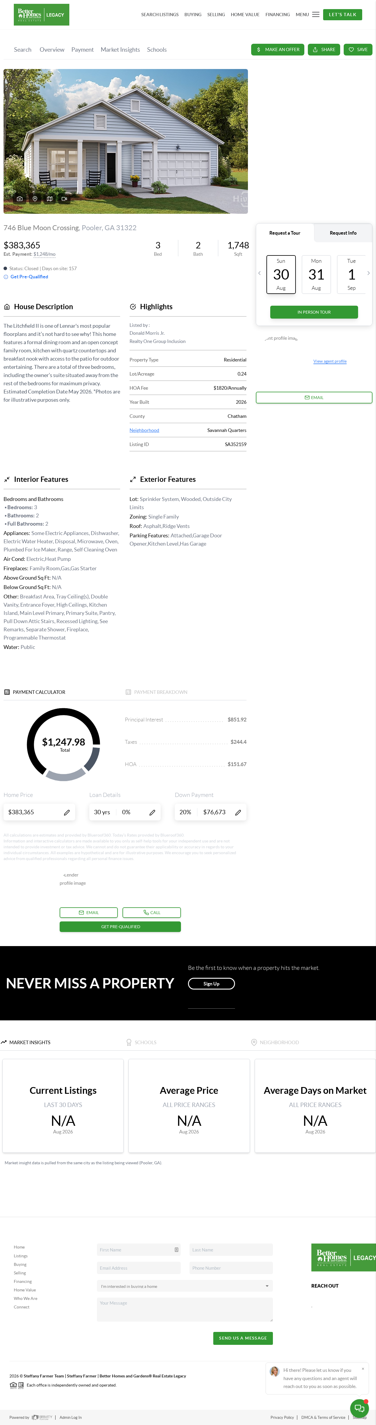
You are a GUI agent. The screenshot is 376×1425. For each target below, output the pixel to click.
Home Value (25, 1290)
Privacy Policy (282, 1417)
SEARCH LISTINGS (160, 14)
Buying (20, 1264)
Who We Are (25, 1298)
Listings (21, 1256)
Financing (23, 1281)
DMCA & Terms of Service (323, 1417)
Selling (20, 1273)
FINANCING (278, 14)
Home (19, 1247)
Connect (21, 1307)
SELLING (216, 14)
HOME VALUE (245, 14)
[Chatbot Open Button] (359, 1408)
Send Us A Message (243, 1338)
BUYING (193, 14)
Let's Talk (342, 14)
